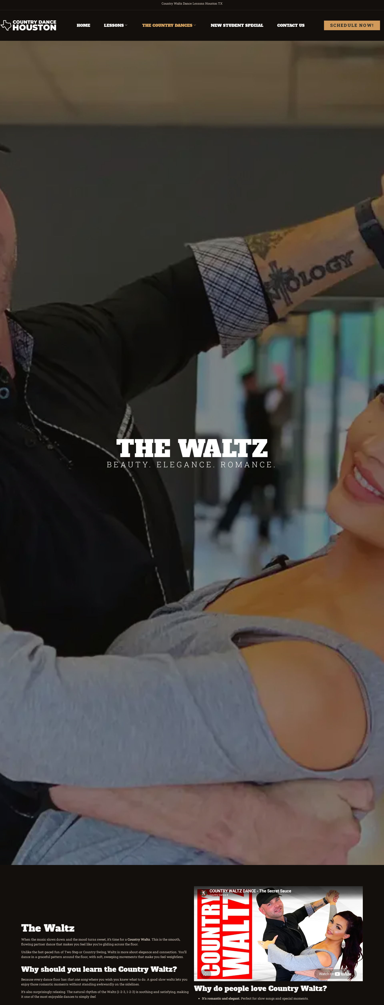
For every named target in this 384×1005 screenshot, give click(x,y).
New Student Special (237, 25)
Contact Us (291, 25)
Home (83, 25)
